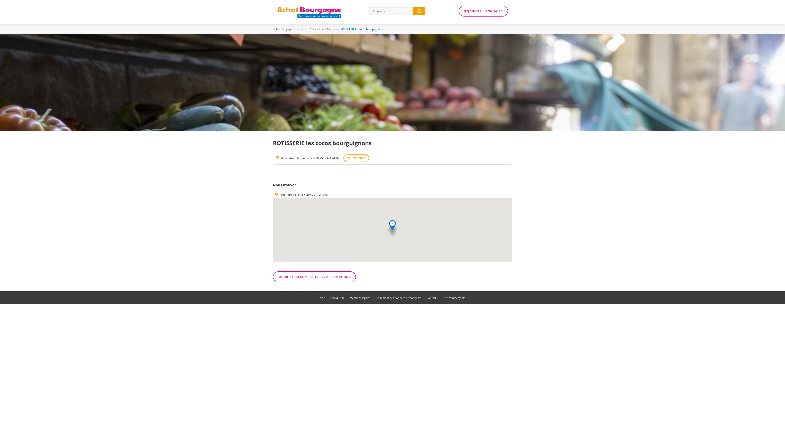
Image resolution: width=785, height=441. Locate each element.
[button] (392, 229)
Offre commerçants (453, 298)
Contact (431, 298)
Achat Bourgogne (283, 29)
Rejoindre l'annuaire (483, 11)
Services (301, 29)
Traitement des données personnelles (398, 298)
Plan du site (337, 298)
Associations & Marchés (323, 29)
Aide (322, 298)
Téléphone (356, 158)
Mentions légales (360, 298)
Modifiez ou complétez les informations (314, 277)
